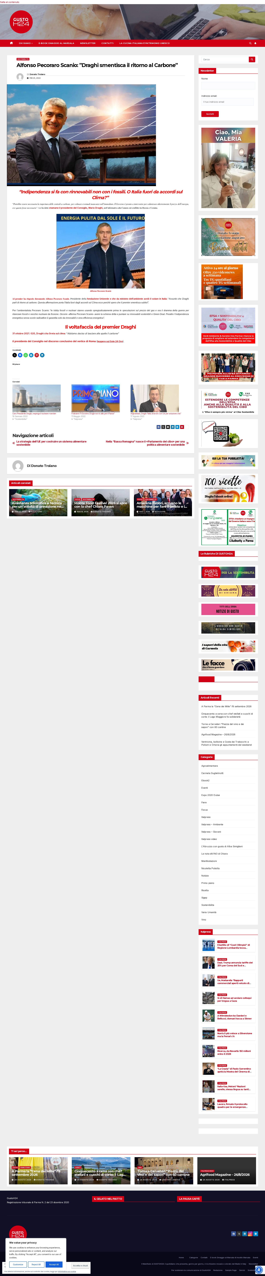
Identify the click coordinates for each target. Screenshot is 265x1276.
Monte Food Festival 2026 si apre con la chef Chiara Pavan (100, 505)
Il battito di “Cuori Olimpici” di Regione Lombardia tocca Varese (233, 948)
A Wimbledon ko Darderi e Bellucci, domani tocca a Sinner (234, 1017)
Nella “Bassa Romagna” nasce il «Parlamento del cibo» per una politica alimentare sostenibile (145, 443)
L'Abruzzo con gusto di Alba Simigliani (222, 846)
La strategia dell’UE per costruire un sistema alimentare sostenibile (51, 443)
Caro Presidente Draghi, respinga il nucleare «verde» (34, 413)
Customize (18, 1264)
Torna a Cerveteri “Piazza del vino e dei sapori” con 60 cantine (163, 1173)
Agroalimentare (209, 765)
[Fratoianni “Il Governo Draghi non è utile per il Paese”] (99, 398)
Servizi (242, 1270)
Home (181, 1257)
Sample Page (231, 1270)
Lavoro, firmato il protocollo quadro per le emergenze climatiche (232, 1107)
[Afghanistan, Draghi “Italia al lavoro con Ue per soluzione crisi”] (159, 398)
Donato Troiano (37, 74)
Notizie (205, 875)
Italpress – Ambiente (212, 824)
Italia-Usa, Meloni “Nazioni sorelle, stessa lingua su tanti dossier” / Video (233, 1089)
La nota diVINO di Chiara (214, 853)
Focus (77, 499)
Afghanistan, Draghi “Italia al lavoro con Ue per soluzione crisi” (156, 413)
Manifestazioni (209, 861)
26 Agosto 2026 (23, 1180)
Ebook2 (205, 780)
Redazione (36, 512)
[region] (36, 1254)
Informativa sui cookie (67, 1271)
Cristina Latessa (171, 1180)
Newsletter (87, 43)
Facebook (207, 679)
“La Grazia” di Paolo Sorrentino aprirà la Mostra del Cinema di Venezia (234, 1071)
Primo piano (207, 883)
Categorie (193, 1257)
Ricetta (205, 890)
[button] (250, 43)
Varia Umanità (208, 912)
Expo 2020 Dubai (210, 795)
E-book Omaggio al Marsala (56, 43)
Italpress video (209, 839)
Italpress (206, 817)
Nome (204, 78)
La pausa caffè (189, 1198)
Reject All (36, 1264)
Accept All (54, 1264)
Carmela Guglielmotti (212, 773)
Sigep (204, 897)
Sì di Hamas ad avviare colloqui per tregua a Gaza (234, 999)
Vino (203, 919)
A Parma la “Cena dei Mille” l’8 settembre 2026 (226, 706)
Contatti (107, 43)
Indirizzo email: (209, 96)
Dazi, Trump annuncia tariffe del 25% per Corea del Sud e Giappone (235, 965)
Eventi (204, 787)
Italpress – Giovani (211, 831)
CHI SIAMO (25, 43)
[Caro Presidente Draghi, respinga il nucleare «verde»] (40, 398)
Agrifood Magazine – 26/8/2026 (218, 734)
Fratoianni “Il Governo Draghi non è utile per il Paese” (93, 413)
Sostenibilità (253, 1270)
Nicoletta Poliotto (210, 868)
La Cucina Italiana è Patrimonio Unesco (145, 43)
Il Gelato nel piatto (108, 1198)
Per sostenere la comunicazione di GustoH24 (191, 1270)
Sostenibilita (23, 59)
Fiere (204, 802)
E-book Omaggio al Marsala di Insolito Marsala (230, 1257)
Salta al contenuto (9, 2)
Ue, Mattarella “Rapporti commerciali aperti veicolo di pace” (233, 983)
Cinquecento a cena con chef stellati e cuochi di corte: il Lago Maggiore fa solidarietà (100, 1174)
